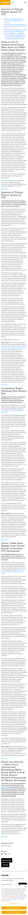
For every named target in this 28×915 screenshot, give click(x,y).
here (18, 339)
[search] (25, 2)
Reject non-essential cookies (14, 908)
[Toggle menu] (13, 2)
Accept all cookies (14, 912)
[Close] (26, 887)
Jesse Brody (4, 787)
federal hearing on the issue (10, 346)
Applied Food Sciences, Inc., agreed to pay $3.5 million (12, 571)
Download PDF (6, 860)
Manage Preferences (14, 903)
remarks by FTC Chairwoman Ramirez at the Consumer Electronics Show (14, 347)
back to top (4, 189)
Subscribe (5, 865)
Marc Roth (4, 180)
